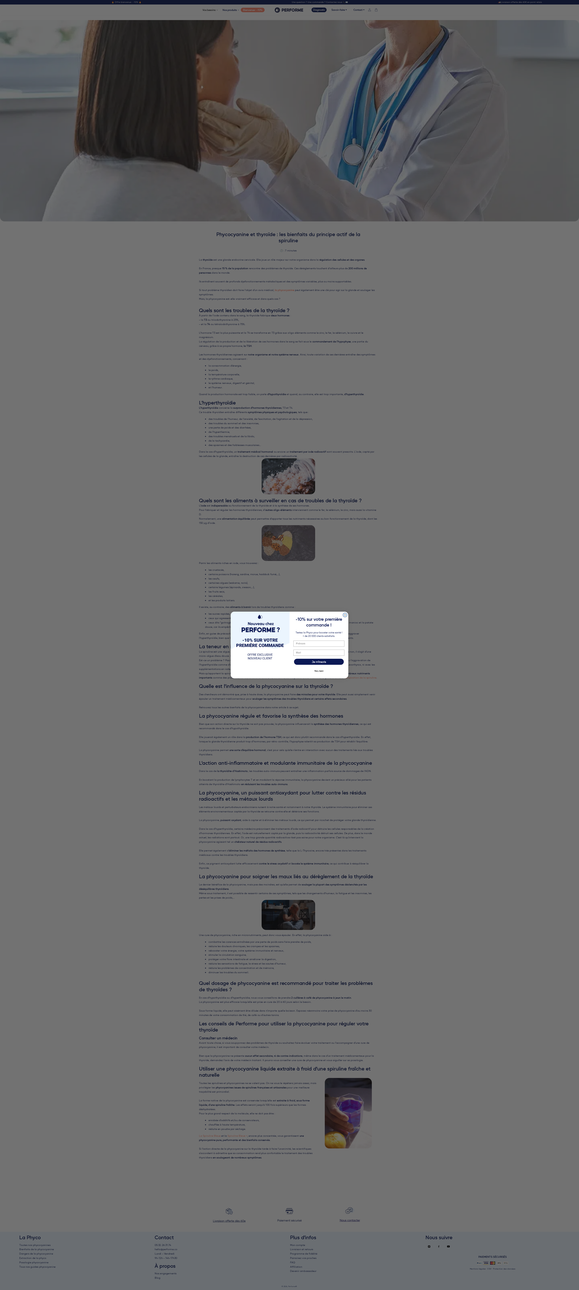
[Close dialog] (345, 615)
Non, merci (319, 671)
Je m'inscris (319, 661)
